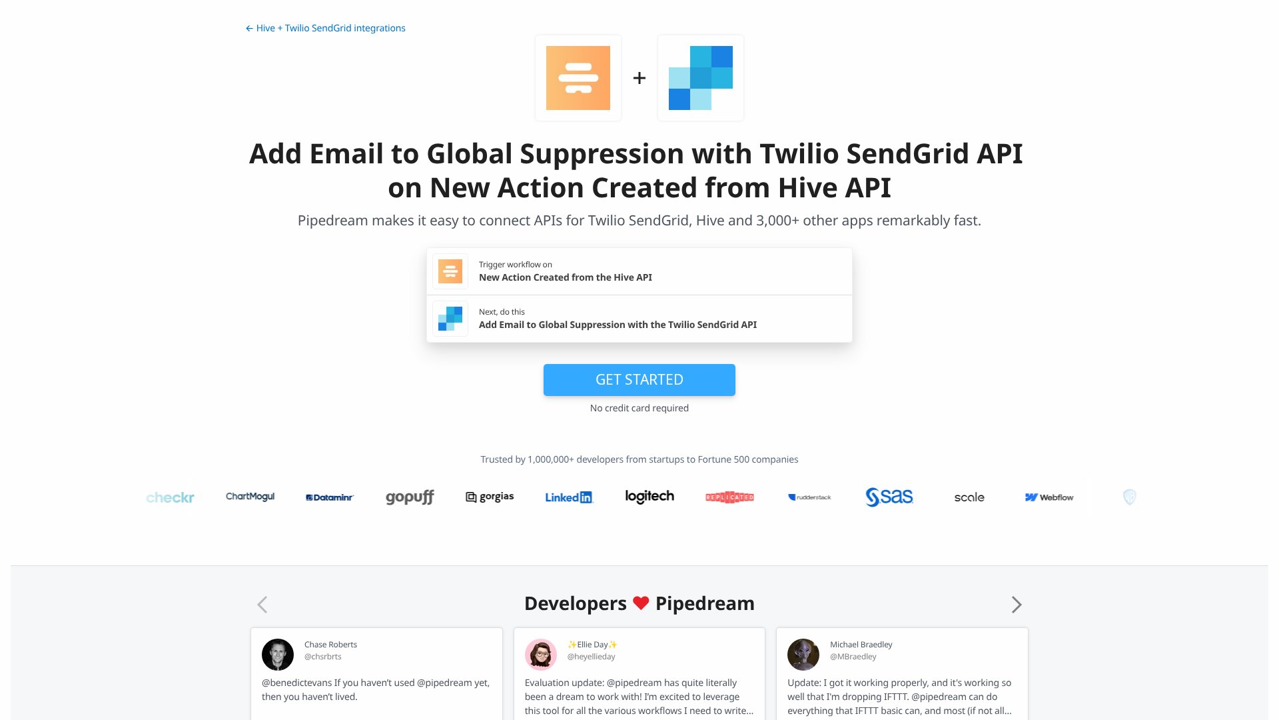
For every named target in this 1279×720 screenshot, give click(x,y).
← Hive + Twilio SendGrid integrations (325, 28)
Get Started (639, 379)
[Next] (1016, 604)
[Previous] (262, 604)
